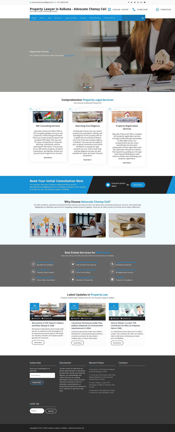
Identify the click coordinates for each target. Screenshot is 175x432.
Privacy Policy (109, 18)
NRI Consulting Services (48, 125)
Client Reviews (95, 18)
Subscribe (36, 382)
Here (114, 186)
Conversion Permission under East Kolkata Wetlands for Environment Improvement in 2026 (87, 325)
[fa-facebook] (128, 2)
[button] (142, 17)
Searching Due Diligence (87, 125)
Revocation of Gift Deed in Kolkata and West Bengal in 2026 (102, 370)
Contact (83, 18)
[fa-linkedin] (131, 2)
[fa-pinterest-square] (144, 2)
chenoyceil (36, 318)
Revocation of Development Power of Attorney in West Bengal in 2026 (102, 391)
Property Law (48, 318)
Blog (49, 18)
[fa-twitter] (135, 2)
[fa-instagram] (138, 2)
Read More (48, 157)
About (42, 18)
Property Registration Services (127, 127)
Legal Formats (71, 18)
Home (34, 18)
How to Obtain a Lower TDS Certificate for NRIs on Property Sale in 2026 (125, 325)
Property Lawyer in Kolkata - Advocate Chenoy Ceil (68, 9)
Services (57, 18)
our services (69, 55)
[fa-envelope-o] (141, 2)
